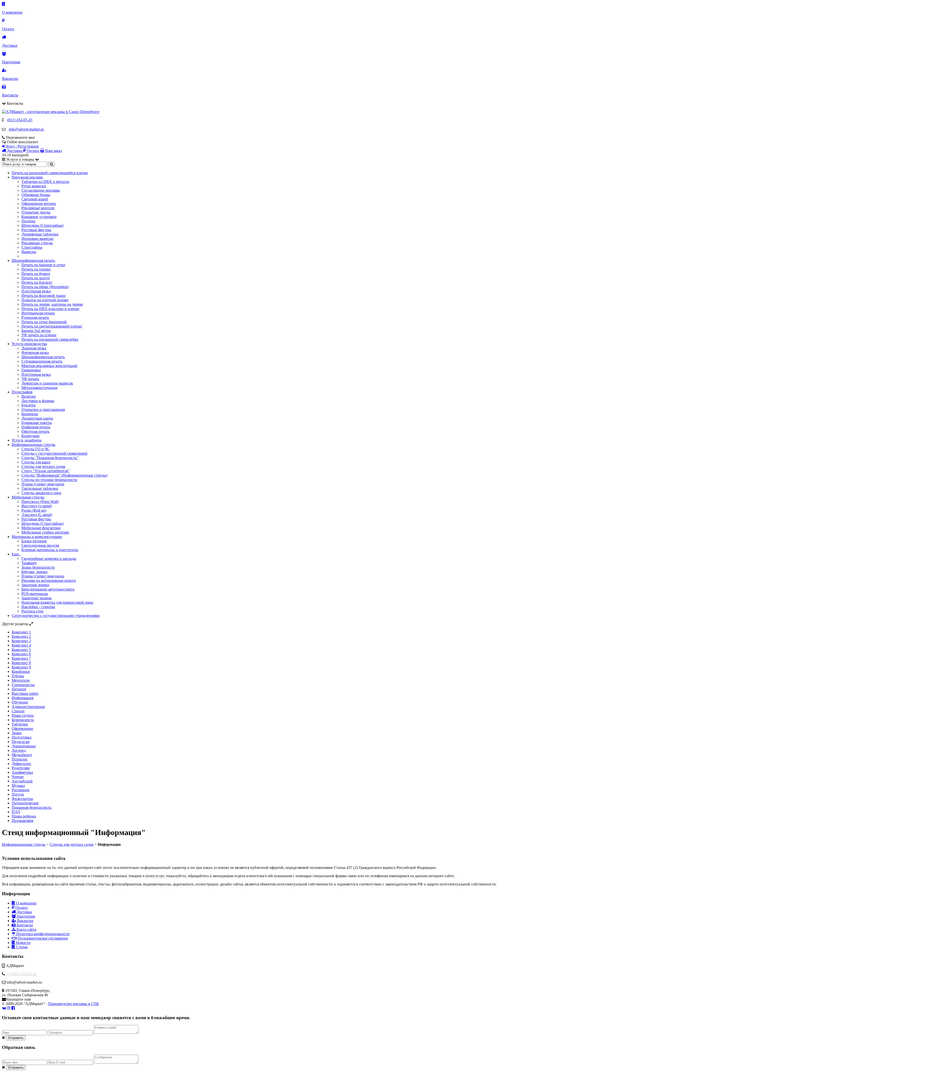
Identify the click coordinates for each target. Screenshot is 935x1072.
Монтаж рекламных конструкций (49, 366)
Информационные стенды (33, 444)
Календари (30, 436)
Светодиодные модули (40, 545)
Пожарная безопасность (31, 807)
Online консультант (22, 142)
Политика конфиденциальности (42, 934)
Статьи (21, 947)
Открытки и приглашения (43, 409)
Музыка (18, 785)
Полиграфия (22, 392)
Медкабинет (22, 755)
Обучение (20, 702)
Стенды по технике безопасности (49, 480)
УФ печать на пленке (38, 335)
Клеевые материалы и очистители (49, 550)
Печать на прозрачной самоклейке (49, 339)
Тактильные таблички (39, 488)
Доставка (24, 912)
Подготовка (21, 737)
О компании (26, 903)
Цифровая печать (35, 427)
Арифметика (22, 772)
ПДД (16, 812)
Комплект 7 (21, 658)
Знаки (17, 733)
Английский (22, 781)
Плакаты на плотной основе (44, 300)
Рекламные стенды (37, 243)
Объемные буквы (35, 195)
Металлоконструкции (39, 388)
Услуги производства (29, 344)
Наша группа (23, 715)
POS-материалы (34, 594)
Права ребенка (24, 816)
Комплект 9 (21, 667)
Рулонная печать (35, 317)
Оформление (22, 728)
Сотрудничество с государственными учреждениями (56, 615)
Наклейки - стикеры (38, 607)
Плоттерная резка (36, 291)
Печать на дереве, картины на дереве (52, 304)
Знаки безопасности (38, 567)
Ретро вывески (33, 186)
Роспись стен (32, 611)
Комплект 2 (21, 636)
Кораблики (21, 671)
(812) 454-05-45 (19, 120)
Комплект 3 (21, 641)
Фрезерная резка (35, 352)
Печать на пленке (36, 269)
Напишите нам (18, 999)
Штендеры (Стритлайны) (42, 225)
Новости (22, 942)
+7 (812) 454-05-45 (21, 974)
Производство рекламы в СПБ (73, 1004)
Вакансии (24, 921)
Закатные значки (35, 585)
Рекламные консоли (38, 208)
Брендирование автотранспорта (47, 589)
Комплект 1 (21, 632)
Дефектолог (21, 764)
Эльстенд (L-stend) (36, 515)
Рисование (20, 790)
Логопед (19, 750)
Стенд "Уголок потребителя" (45, 471)
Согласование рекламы (40, 190)
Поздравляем (22, 820)
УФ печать (30, 379)
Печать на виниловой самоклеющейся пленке (50, 173)
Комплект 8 (21, 663)
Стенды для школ (35, 462)
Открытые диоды (35, 212)
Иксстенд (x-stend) (36, 506)
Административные (28, 707)
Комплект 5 (21, 650)
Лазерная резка (33, 348)
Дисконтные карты (37, 418)
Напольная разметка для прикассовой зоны (57, 602)
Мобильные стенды (28, 497)
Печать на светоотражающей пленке (51, 326)
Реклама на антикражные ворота (48, 580)
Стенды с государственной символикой (54, 453)
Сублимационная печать (41, 361)
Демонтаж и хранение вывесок (47, 383)
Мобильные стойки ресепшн (45, 532)
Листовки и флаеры (37, 401)
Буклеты (28, 405)
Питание (19, 689)
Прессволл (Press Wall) (40, 501)
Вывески (28, 252)
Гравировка (31, 370)
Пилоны (28, 221)
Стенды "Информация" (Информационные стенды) (64, 475)
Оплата (21, 907)
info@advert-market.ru (26, 129)
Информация (22, 698)
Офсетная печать (35, 431)
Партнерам (25, 916)
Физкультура (22, 799)
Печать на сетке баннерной (44, 322)
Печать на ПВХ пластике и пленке (50, 309)
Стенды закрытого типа (41, 493)
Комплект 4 (21, 645)
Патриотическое (25, 803)
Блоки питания (34, 541)
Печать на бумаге (35, 274)
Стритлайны (31, 247)
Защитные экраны (36, 598)
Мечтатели (21, 680)
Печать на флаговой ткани (43, 295)
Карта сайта (26, 929)
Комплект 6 (21, 654)
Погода (18, 794)
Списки (18, 711)
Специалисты (23, 685)
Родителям (20, 768)
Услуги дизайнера (26, 440)
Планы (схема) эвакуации (42, 484)
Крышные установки (38, 217)
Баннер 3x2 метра (36, 331)
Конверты (29, 414)
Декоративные (24, 746)
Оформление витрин (38, 203)
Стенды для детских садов (43, 466)
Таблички (20, 724)
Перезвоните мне (20, 137)
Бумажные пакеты (36, 423)
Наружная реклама (27, 177)
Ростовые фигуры (36, 230)
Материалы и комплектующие (37, 537)
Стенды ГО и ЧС (35, 449)
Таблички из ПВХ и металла (45, 181)
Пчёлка (18, 676)
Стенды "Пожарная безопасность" (49, 458)
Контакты (24, 925)
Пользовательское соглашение (42, 938)
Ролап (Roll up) (33, 510)
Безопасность (23, 720)
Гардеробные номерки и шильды (48, 558)
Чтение (18, 777)
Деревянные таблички (39, 234)
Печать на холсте (35, 278)
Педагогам (20, 742)
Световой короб (34, 199)
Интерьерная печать (38, 313)
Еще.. (16, 554)
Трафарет (29, 563)
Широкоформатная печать (33, 260)
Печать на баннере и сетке (43, 265)
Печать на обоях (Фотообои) (45, 287)
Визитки (28, 396)
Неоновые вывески (37, 238)
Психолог (20, 759)
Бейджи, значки (34, 572)
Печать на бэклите (36, 282)
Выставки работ (25, 693)
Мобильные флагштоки (41, 528)
